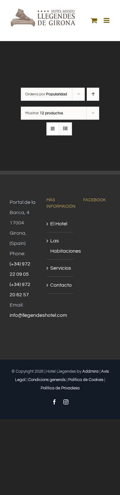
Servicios (60, 268)
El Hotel (58, 223)
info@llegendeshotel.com (38, 315)
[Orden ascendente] (93, 94)
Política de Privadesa (60, 388)
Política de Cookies (85, 380)
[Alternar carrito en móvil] (94, 20)
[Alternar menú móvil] (107, 20)
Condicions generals (47, 380)
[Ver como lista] (65, 129)
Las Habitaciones (60, 246)
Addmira (90, 371)
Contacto (60, 285)
